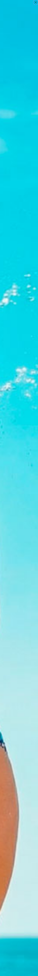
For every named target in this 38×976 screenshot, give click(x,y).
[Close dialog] (35, 2)
